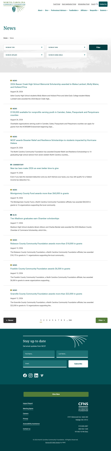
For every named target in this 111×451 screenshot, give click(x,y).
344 (70, 320)
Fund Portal (56, 4)
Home (5, 38)
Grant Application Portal (69, 4)
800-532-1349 (83, 429)
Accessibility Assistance (31, 424)
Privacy (25, 419)
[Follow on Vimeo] (42, 375)
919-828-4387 (83, 426)
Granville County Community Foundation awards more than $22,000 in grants (46, 294)
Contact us (26, 429)
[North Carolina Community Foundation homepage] (14, 7)
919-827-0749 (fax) (81, 432)
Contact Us (103, 4)
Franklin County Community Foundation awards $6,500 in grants (40, 268)
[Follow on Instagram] (31, 375)
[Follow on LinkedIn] (36, 375)
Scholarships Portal (83, 4)
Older (101, 320)
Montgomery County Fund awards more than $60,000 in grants (39, 193)
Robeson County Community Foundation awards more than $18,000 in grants (46, 243)
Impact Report (28, 403)
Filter (98, 47)
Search (93, 4)
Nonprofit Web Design (52, 443)
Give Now (56, 394)
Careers (25, 413)
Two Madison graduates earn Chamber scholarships (34, 218)
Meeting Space (28, 408)
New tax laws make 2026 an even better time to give (34, 168)
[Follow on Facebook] (25, 375)
